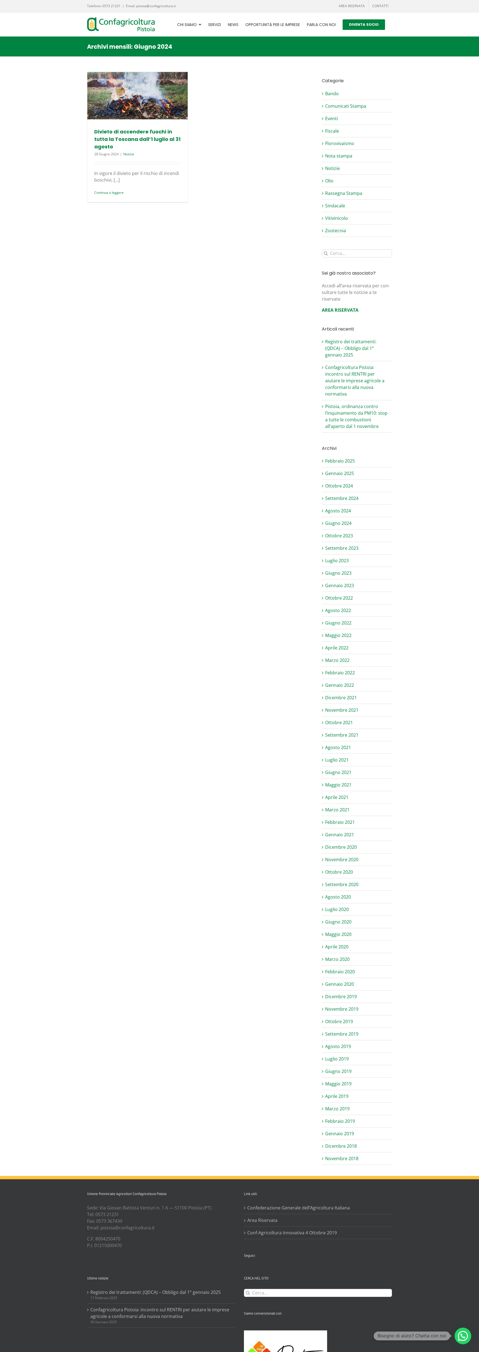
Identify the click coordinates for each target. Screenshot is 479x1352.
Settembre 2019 (341, 1034)
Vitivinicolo (336, 218)
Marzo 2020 (337, 959)
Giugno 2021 (338, 772)
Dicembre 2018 (341, 1146)
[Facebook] (245, 1269)
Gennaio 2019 (339, 1134)
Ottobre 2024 (339, 486)
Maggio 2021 (338, 785)
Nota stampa (338, 156)
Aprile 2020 (336, 947)
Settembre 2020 (341, 884)
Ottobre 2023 (339, 536)
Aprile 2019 (336, 1096)
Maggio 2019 (338, 1084)
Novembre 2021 (341, 710)
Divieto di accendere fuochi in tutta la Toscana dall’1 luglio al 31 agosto (137, 139)
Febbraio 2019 (340, 1121)
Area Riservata (262, 1220)
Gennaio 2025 (339, 473)
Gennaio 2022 (339, 685)
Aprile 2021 (336, 797)
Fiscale (332, 131)
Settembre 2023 (341, 548)
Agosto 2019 (338, 1046)
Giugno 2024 (338, 523)
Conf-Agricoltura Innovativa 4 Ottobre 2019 (292, 1233)
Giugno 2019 (338, 1071)
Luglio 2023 (337, 561)
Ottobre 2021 (339, 722)
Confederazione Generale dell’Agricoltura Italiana (298, 1208)
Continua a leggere (109, 192)
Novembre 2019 (341, 1009)
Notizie (128, 154)
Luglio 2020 (337, 909)
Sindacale (335, 206)
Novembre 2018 (341, 1158)
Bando (332, 94)
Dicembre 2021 (341, 698)
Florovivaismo (339, 143)
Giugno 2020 (338, 922)
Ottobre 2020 (339, 872)
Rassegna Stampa (343, 193)
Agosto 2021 (338, 747)
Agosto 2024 (338, 511)
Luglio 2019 (337, 1059)
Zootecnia (335, 231)
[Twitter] (253, 1269)
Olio (329, 181)
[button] (463, 1336)
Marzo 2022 (337, 660)
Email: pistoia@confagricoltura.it (151, 6)
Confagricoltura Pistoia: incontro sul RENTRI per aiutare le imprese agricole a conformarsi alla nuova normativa (354, 380)
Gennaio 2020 (339, 984)
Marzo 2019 (337, 1109)
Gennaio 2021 (339, 835)
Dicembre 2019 (341, 997)
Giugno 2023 (338, 573)
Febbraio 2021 (340, 822)
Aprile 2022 (336, 648)
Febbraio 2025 (340, 461)
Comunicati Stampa (345, 106)
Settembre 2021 (341, 735)
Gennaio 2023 (339, 585)
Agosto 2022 (338, 610)
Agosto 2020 (338, 897)
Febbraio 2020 (340, 972)
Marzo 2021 (337, 810)
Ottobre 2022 (339, 598)
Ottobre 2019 (339, 1021)
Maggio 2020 (338, 934)
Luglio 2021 (337, 760)
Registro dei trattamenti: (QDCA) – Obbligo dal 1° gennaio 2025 (350, 348)
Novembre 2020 (341, 859)
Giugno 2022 (338, 623)
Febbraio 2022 (340, 673)
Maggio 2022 (338, 635)
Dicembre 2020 (341, 847)
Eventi (331, 118)
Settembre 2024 (341, 498)
